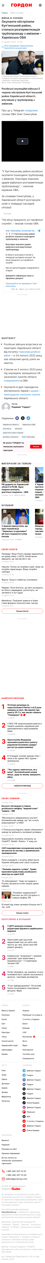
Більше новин (22, 913)
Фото (24, 1041)
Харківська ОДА (28, 424)
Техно (4, 1037)
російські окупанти (10, 437)
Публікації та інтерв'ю (32, 1015)
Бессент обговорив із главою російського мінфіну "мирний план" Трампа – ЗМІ (20, 808)
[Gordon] (21, 5)
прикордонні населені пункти (22, 394)
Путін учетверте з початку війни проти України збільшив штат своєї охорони (20, 861)
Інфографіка (7, 1050)
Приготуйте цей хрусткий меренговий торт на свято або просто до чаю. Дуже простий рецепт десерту (22, 943)
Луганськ (6, 1101)
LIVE (24, 1032)
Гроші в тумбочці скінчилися (20, 579)
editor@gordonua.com (16, 1179)
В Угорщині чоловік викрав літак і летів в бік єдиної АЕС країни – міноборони (23, 758)
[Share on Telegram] (28, 418)
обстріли (18, 429)
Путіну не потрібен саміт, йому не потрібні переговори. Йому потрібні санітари (22, 569)
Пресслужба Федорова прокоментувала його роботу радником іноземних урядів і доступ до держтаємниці (22, 743)
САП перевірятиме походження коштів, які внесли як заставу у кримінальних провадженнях (22, 850)
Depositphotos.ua (9, 1212)
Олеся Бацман (33, 1103)
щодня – (35, 390)
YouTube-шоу (28, 1054)
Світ (3, 1024)
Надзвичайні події (10, 1045)
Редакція (6, 1145)
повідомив (31, 110)
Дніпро (5, 1092)
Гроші (4, 1019)
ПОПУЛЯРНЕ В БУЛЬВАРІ (16, 919)
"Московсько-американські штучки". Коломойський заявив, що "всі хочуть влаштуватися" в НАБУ (20, 820)
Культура (6, 1032)
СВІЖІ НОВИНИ (11, 798)
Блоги (25, 1024)
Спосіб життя (7, 1041)
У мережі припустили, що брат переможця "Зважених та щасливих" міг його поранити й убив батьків (15, 531)
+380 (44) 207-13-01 (16, 1171)
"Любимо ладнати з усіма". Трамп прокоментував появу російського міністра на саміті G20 (19, 871)
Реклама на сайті (9, 1149)
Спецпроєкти (28, 1058)
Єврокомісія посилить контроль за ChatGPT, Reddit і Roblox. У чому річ (20, 840)
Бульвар (8, 505)
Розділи (26, 1005)
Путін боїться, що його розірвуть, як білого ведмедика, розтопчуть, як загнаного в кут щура (22, 590)
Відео (24, 1045)
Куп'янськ (7, 429)
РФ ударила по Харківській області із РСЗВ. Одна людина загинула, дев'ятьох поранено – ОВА (15, 488)
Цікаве (5, 1054)
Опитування (27, 1050)
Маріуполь (6, 1096)
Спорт (4, 1028)
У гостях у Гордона (30, 1019)
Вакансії (5, 1140)
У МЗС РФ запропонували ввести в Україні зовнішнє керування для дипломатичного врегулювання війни (24, 727)
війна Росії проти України (13, 433)
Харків (4, 1088)
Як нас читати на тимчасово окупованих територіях (12, 1160)
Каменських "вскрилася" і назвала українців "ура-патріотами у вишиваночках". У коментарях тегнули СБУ (24, 960)
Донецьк (6, 1083)
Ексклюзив (27, 1037)
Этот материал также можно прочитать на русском (18, 47)
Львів (4, 1075)
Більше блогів (22, 611)
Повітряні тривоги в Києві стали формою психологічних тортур (20, 601)
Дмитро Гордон (34, 1071)
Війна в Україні (17, 13)
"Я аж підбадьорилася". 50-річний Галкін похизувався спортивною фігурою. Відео (24, 988)
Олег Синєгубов (28, 437)
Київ (4, 1070)
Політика (6, 1015)
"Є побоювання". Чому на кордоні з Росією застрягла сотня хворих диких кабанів (20, 883)
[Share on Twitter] (23, 418)
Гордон (5, 13)
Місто (4, 1065)
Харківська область (11, 424)
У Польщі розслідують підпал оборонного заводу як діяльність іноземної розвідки (22, 830)
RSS (28, 1117)
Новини (5, 1005)
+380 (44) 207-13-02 (16, 1175)
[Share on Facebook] (17, 418)
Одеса (4, 1079)
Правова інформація (11, 1153)
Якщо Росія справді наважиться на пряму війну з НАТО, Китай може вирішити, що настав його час (22, 556)
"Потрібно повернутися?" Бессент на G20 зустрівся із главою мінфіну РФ (26, 895)
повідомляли (12, 380)
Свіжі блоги (10, 549)
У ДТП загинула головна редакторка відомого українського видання (25, 928)
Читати (36, 446)
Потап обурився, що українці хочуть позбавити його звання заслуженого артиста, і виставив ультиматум (25, 974)
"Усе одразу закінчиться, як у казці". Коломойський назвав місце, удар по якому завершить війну (23, 773)
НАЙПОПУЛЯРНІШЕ (13, 698)
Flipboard (31, 1112)
